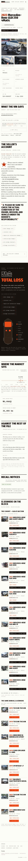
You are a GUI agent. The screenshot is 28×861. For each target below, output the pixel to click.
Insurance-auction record (9, 8)
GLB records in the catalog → (10, 693)
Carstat (3, 851)
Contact (22, 1)
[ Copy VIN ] (14, 129)
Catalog (17, 1)
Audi (21, 846)
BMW (18, 846)
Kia (7, 846)
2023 (11, 9)
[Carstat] (5, 2)
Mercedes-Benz (12, 846)
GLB (7, 9)
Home (13, 1)
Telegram (20, 857)
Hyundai (3, 846)
